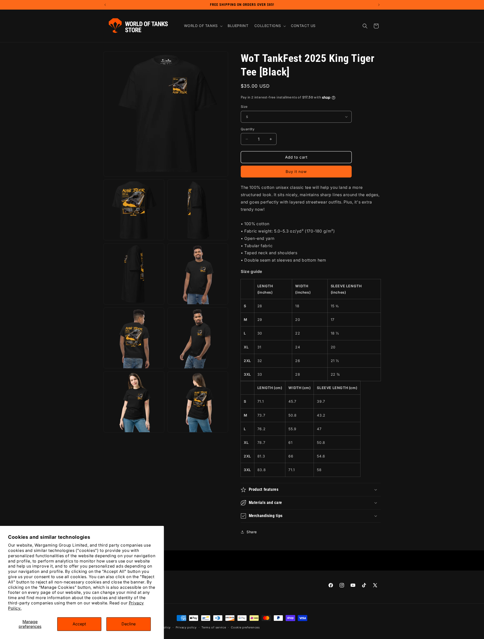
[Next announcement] (378, 5)
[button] (203, 25)
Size (244, 107)
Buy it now (296, 171)
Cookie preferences (245, 627)
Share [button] (252, 532)
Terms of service (213, 627)
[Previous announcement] (105, 5)
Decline (129, 623)
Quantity (247, 129)
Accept (79, 623)
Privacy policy (186, 627)
